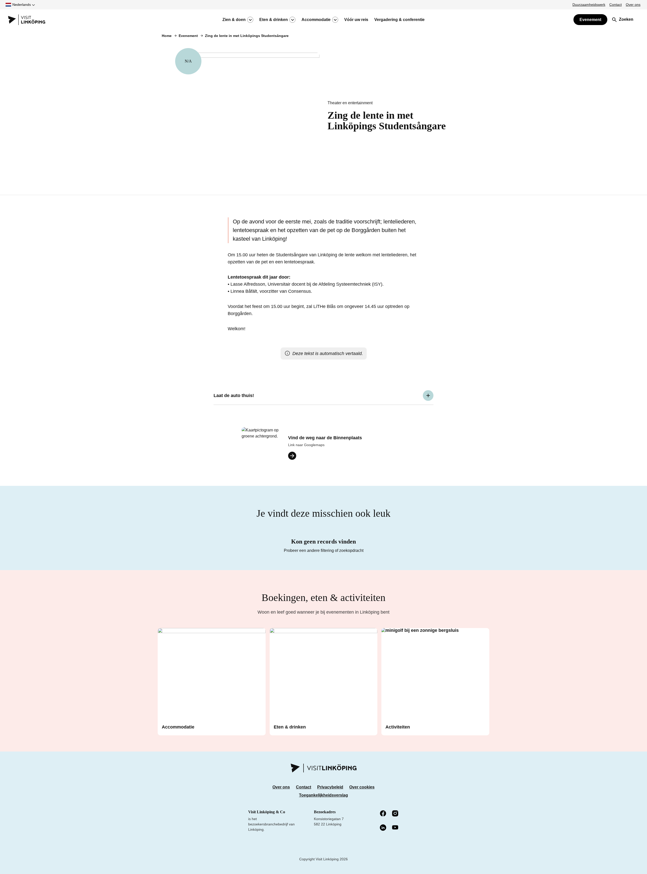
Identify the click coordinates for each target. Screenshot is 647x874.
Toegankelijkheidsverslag (323, 795)
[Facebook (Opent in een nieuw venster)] (383, 813)
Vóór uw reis (356, 20)
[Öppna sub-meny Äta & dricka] (292, 20)
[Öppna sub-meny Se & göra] (250, 20)
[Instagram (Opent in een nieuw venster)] (395, 813)
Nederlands (21, 5)
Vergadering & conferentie (399, 20)
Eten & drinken (273, 20)
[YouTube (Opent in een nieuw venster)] (395, 827)
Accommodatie (316, 20)
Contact (615, 5)
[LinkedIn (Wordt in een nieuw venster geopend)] (383, 827)
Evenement (590, 19)
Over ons (633, 5)
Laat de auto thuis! (234, 395)
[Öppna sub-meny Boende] (335, 20)
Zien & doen (234, 20)
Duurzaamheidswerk (588, 5)
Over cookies (362, 787)
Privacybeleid (330, 787)
